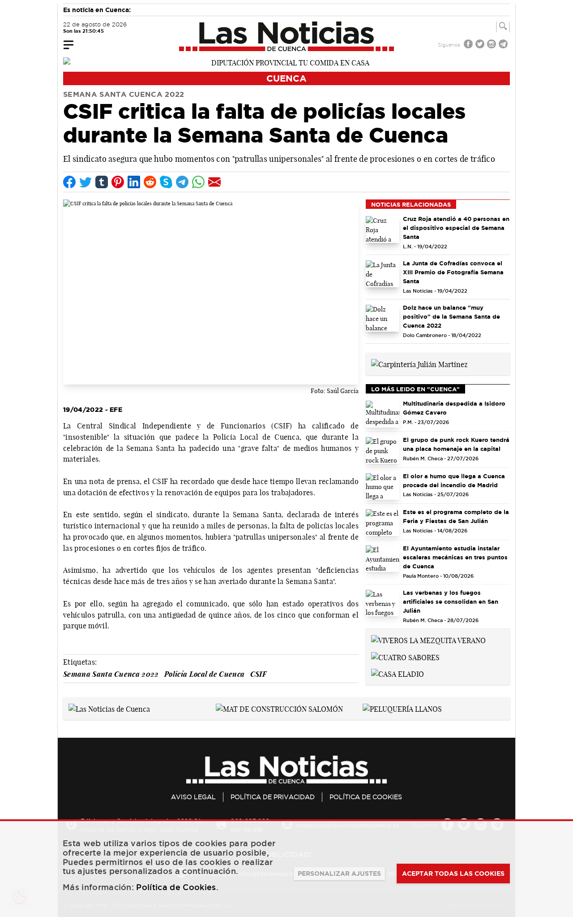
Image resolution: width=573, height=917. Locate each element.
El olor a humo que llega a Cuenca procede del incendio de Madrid (454, 480)
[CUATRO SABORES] (405, 656)
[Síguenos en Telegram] (504, 45)
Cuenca (286, 78)
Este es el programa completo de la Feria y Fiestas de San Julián (456, 516)
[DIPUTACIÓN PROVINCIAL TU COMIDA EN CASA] (286, 61)
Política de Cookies (365, 797)
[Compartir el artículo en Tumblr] (101, 182)
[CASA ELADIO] (397, 673)
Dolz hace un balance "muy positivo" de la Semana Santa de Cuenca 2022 (451, 316)
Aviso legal (193, 797)
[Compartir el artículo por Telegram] (182, 182)
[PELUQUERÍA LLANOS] (402, 708)
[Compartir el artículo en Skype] (166, 182)
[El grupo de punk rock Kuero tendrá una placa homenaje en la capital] (382, 450)
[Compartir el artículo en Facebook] (69, 182)
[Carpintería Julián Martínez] (419, 363)
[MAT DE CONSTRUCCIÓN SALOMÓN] (279, 708)
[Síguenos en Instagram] (492, 45)
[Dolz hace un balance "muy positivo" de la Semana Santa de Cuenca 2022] (382, 318)
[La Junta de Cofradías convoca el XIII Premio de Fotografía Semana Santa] (382, 273)
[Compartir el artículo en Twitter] (85, 182)
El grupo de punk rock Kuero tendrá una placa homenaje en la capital (456, 444)
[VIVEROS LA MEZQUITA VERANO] (428, 639)
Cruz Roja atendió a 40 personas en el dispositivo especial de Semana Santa (456, 228)
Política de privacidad (273, 797)
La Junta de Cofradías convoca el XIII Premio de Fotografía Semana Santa (453, 272)
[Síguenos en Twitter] (481, 45)
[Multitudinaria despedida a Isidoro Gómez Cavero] (382, 414)
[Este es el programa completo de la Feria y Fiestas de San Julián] (382, 522)
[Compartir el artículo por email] (214, 182)
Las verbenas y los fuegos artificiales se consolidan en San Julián (450, 601)
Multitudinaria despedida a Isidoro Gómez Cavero (454, 407)
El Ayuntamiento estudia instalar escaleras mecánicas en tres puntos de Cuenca (455, 557)
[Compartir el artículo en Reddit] (150, 182)
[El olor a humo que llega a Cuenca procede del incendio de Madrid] (382, 486)
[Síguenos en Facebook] (469, 45)
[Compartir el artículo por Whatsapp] (198, 182)
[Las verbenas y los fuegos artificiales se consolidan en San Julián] (382, 603)
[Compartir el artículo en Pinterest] (117, 182)
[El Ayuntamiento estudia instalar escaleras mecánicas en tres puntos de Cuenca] (382, 558)
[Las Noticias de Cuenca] (286, 36)
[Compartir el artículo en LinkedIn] (134, 182)
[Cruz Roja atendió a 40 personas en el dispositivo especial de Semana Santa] (382, 229)
